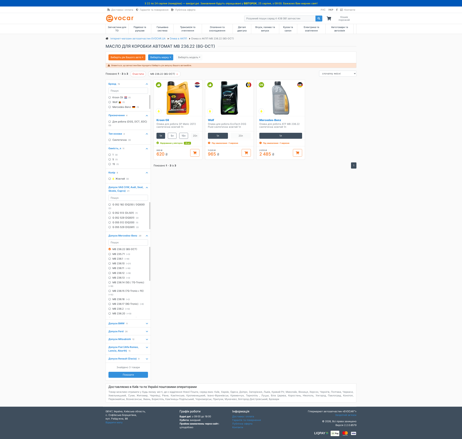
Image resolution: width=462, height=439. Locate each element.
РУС (323, 9)
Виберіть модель (188, 57)
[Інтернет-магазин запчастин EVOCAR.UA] (120, 18)
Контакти (349, 9)
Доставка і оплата (122, 9)
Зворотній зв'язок (345, 415)
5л (172, 135)
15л (184, 135)
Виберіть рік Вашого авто (126, 57)
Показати (128, 374)
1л (161, 135)
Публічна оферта (185, 9)
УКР (330, 9)
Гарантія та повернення (154, 9)
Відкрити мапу (114, 422)
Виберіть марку (159, 57)
